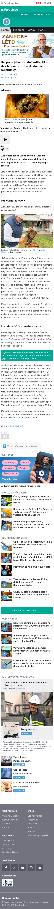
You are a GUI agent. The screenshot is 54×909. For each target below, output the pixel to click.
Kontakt (32, 831)
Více (42, 30)
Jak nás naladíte (36, 816)
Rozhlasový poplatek (38, 835)
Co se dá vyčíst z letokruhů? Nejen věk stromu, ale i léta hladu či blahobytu (32, 544)
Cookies (5, 902)
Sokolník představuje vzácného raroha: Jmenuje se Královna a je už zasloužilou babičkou (33, 638)
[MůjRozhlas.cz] (5, 90)
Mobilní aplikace (10, 852)
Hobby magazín (8, 77)
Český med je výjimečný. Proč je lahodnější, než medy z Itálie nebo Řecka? (32, 499)
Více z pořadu (10, 619)
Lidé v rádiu (33, 823)
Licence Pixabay (22, 122)
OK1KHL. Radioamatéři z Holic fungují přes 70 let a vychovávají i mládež (31, 594)
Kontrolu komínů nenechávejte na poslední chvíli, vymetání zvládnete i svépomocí (32, 626)
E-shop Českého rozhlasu (18, 677)
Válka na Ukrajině (10, 816)
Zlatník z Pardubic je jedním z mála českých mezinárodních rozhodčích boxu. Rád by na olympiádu (32, 557)
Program (25, 14)
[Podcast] (2, 149)
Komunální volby (10, 820)
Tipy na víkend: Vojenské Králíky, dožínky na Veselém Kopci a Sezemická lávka (31, 582)
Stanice (6, 823)
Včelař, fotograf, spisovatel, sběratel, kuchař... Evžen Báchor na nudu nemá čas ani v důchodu (32, 524)
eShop (5, 827)
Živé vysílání (9, 473)
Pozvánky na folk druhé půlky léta (31, 566)
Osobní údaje (18, 902)
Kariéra (31, 827)
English (44, 902)
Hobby (5, 30)
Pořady (31, 30)
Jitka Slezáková (15, 426)
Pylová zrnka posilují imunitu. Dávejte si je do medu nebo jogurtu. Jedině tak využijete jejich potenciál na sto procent (26, 355)
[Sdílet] (7, 149)
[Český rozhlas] (9, 3)
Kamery (49, 14)
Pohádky (8, 468)
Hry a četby (9, 462)
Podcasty (7, 848)
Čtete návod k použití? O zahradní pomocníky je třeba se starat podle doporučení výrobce (32, 663)
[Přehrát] (5, 139)
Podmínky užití (32, 902)
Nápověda (33, 820)
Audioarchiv (37, 14)
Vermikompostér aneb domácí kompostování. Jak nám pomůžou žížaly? (31, 651)
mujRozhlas (7, 455)
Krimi (24, 462)
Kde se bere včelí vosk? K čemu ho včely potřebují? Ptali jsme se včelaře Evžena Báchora (33, 512)
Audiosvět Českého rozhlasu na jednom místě (21, 486)
